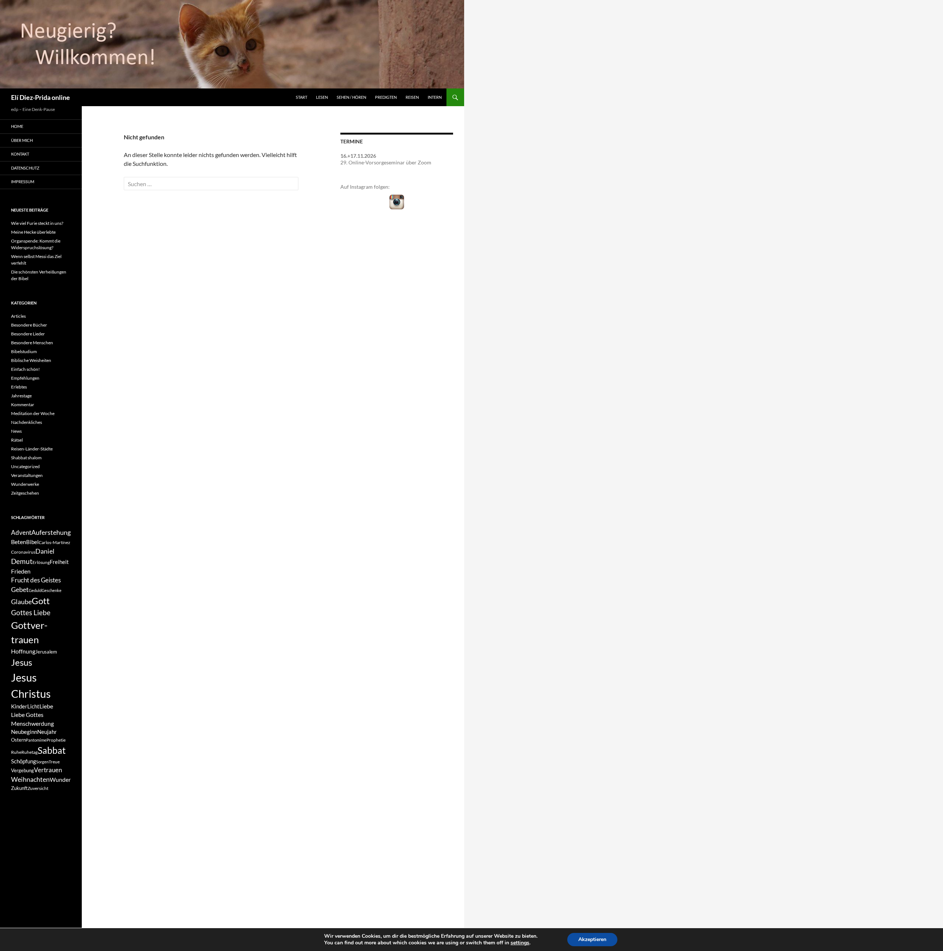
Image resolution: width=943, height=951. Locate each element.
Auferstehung (51, 532)
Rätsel (17, 440)
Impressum (22, 181)
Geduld (35, 590)
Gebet (20, 589)
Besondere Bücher (29, 325)
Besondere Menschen (32, 342)
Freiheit (59, 562)
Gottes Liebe (30, 612)
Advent (21, 532)
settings (520, 943)
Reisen (412, 97)
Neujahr (47, 732)
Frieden (21, 571)
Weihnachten (30, 779)
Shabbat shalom (26, 457)
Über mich (22, 140)
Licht (33, 706)
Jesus (21, 662)
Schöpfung (23, 761)
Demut (21, 561)
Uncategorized (25, 466)
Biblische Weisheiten (31, 360)
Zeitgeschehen (25, 493)
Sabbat (52, 750)
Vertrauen (48, 770)
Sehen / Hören (351, 97)
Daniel (45, 551)
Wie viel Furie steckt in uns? (37, 223)
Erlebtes (19, 387)
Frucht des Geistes (36, 580)
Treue (54, 761)
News (16, 431)
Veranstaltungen (27, 475)
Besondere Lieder (28, 334)
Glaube (21, 602)
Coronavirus (23, 552)
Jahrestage (21, 395)
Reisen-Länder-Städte (32, 449)
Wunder (60, 779)
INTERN (435, 97)
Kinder (19, 706)
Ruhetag (29, 752)
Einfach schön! (25, 369)
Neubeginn (24, 732)
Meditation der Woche (33, 413)
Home (17, 126)
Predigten (386, 97)
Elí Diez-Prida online (40, 97)
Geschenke (52, 590)
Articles (18, 316)
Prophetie (56, 740)
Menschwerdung (32, 723)
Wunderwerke (25, 484)
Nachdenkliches (26, 422)
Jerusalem (46, 652)
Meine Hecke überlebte (33, 232)
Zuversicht (38, 788)
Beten (18, 541)
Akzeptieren (592, 939)
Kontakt (20, 153)
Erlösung (41, 562)
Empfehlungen (25, 378)
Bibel (32, 542)
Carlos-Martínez (54, 542)
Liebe (46, 706)
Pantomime (36, 740)
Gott (41, 601)
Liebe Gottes (27, 714)
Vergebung (22, 770)
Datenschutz (25, 168)
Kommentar (22, 404)
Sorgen (42, 761)
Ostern (18, 740)
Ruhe (16, 752)
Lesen (322, 97)
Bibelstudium (24, 351)
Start (301, 97)
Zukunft (19, 788)
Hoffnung (23, 651)
